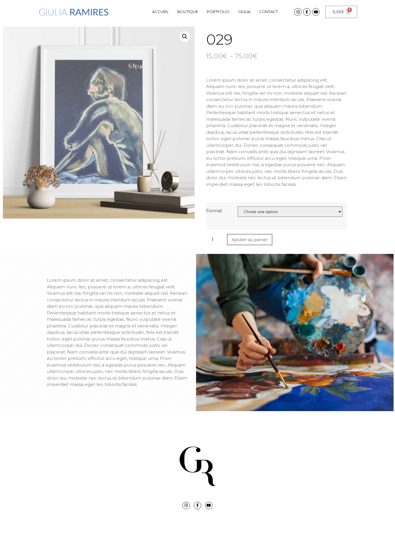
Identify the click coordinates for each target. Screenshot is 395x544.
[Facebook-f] (307, 12)
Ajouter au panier (250, 239)
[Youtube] (316, 12)
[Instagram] (298, 12)
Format (214, 211)
